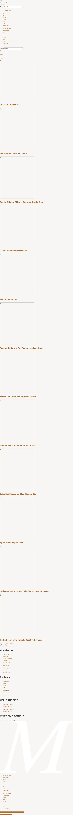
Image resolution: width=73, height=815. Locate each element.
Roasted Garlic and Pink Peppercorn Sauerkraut (21, 348)
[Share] (15, 812)
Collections (6, 12)
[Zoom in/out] (3, 812)
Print (4, 21)
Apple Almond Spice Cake (11, 542)
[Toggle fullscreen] (9, 812)
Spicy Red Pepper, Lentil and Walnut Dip (18, 494)
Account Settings (7, 706)
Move (4, 17)
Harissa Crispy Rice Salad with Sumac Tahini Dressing (24, 591)
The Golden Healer (8, 299)
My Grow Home (7, 10)
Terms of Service (7, 658)
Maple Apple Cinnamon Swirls (13, 153)
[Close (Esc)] (21, 812)
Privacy (5, 660)
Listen (1, 58)
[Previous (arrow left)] (3, 814)
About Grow (6, 25)
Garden (5, 15)
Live (4, 23)
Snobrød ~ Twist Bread (10, 105)
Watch (1, 54)
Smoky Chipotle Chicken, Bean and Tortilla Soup (21, 202)
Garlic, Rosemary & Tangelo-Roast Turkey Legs (21, 640)
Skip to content (4, 1)
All (0, 50)
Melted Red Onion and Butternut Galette (18, 397)
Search (2, 7)
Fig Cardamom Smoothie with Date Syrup (18, 445)
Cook (4, 14)
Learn (4, 19)
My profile (2, 4)
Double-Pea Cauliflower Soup (13, 251)
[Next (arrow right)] (9, 814)
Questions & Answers (8, 704)
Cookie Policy (6, 662)
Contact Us (6, 654)
